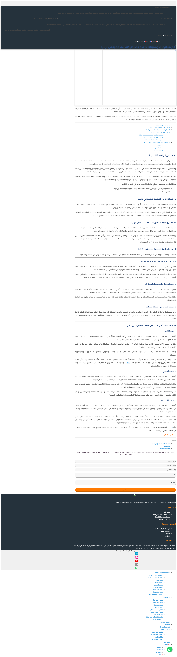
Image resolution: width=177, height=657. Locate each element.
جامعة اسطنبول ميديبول (155, 13)
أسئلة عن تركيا (22, 30)
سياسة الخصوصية (164, 519)
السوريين (160, 444)
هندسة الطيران (89, 24)
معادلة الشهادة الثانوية (162, 517)
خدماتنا (44, 18)
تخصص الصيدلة (135, 24)
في (156, 444)
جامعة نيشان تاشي (78, 13)
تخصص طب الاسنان (145, 24)
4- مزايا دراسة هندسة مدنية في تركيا (160, 132)
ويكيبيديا (167, 446)
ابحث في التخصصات (62, 24)
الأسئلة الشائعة (51, 24)
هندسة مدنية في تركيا (100, 452)
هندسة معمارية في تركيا (87, 452)
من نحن (167, 533)
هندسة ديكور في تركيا (124, 452)
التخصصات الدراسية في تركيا (76, 24)
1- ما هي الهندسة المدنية (163, 125)
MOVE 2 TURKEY (165, 448)
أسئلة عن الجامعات (44, 30)
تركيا (153, 444)
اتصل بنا (167, 536)
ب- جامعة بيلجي (159, 148)
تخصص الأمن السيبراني (113, 24)
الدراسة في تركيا (165, 18)
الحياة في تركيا (165, 531)
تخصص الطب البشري (157, 24)
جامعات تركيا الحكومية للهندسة (166, 452)
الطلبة (165, 444)
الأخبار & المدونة (37, 18)
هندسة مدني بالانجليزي (112, 452)
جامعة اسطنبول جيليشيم (140, 13)
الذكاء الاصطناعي (125, 24)
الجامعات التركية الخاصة (162, 7)
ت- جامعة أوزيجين (158, 150)
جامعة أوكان (128, 13)
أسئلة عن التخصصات (32, 30)
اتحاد (168, 444)
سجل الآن (167, 35)
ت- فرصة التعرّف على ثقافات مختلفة (153, 140)
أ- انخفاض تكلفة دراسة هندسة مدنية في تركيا (151, 135)
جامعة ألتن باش (109, 13)
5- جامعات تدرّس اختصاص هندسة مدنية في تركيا (157, 142)
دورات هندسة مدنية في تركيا (138, 452)
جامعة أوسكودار (89, 13)
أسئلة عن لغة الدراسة (11, 30)
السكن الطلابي (51, 18)
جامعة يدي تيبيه (99, 13)
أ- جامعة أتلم (160, 145)
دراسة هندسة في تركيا (152, 452)
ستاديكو (127, 362)
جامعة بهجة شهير (119, 13)
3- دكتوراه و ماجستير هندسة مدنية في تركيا (158, 130)
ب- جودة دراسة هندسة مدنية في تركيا (153, 137)
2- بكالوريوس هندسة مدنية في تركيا (160, 127)
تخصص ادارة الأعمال (100, 24)
